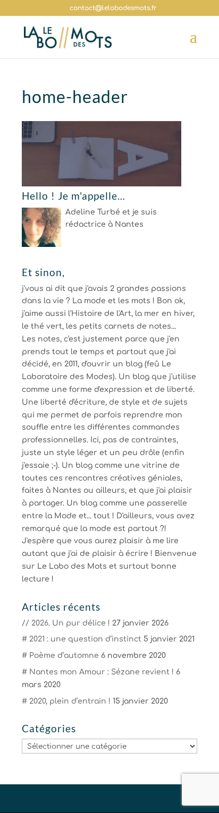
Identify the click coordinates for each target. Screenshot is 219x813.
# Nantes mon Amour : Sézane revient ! (98, 672)
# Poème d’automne (60, 656)
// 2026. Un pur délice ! (66, 623)
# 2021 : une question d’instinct (81, 639)
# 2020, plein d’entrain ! (66, 701)
